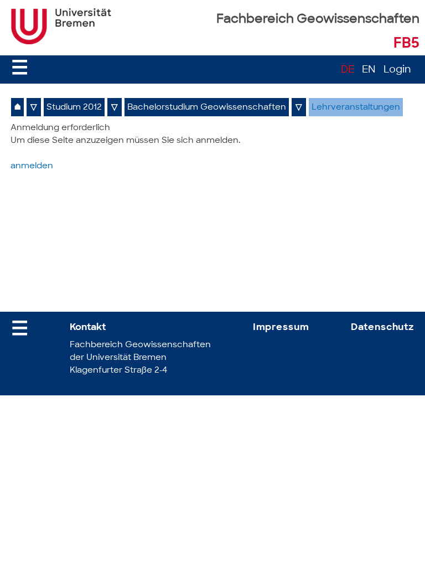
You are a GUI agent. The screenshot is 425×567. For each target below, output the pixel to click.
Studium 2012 (74, 108)
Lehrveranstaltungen (356, 108)
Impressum (281, 327)
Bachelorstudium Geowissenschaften (206, 108)
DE (347, 70)
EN (369, 70)
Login (397, 70)
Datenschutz (382, 327)
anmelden (32, 166)
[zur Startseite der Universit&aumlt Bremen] (61, 42)
